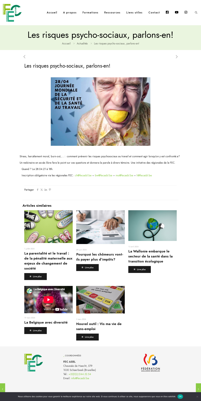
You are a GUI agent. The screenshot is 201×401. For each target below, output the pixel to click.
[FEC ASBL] (12, 12)
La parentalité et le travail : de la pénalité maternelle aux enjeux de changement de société (48, 261)
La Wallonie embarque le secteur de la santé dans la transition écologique (150, 256)
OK (180, 396)
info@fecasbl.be (80, 378)
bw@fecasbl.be (103, 175)
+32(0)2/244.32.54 (80, 374)
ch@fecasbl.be (83, 175)
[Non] (197, 396)
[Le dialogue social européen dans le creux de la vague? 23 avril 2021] (198, 389)
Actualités (82, 43)
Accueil (66, 43)
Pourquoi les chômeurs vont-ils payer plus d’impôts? (99, 257)
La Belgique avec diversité (46, 322)
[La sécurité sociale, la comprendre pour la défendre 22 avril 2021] (2, 389)
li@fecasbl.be (144, 175)
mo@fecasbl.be (124, 175)
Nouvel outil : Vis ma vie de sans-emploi (99, 326)
